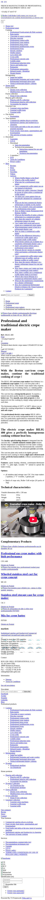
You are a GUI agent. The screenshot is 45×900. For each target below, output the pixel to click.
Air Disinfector (15, 767)
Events (12, 170)
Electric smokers (16, 728)
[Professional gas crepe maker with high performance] (22, 548)
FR (2, 2)
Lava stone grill (15, 733)
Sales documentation (22, 145)
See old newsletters (8, 685)
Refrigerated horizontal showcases (22, 759)
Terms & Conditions (17, 159)
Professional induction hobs (20, 741)
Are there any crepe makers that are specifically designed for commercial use (28, 198)
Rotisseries (14, 745)
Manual (3, 351)
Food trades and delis (24, 635)
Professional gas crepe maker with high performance (21, 555)
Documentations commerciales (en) (18, 842)
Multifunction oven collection (21, 794)
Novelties (13, 172)
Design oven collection (18, 792)
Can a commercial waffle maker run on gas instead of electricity (29, 187)
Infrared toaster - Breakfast (20, 749)
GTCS (12, 141)
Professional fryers (17, 726)
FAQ (12, 157)
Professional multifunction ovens (22, 724)
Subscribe (27, 691)
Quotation (4, 343)
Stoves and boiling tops (18, 743)
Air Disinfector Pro (17, 785)
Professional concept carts (19, 737)
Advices (13, 176)
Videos (12, 174)
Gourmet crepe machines (19, 802)
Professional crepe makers (15, 307)
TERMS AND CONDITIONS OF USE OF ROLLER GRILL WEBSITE (22, 853)
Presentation (14, 116)
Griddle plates (15, 739)
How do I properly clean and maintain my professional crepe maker (28, 208)
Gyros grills (14, 735)
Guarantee (14, 139)
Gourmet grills (15, 806)
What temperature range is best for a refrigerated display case (28, 228)
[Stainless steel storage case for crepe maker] (22, 590)
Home (8, 301)
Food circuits (11, 635)
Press (12, 168)
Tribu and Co (27, 898)
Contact (8, 291)
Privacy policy (15, 161)
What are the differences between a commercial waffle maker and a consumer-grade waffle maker (27, 237)
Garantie (9, 846)
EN (5, 2)
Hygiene (9, 763)
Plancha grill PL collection (19, 777)
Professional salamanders (19, 747)
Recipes (13, 166)
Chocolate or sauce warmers (20, 714)
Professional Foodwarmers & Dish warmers (26, 710)
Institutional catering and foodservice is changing (23, 832)
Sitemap (8, 679)
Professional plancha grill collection (23, 779)
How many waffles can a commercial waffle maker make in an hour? (28, 273)
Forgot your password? (15, 893)
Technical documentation (28, 153)
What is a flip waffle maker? (25, 180)
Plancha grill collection (14, 775)
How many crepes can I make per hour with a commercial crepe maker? (29, 269)
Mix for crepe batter (13, 615)
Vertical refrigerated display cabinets (23, 761)
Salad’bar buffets (16, 755)
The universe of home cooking (21, 135)
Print (2, 337)
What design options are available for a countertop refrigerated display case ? (29, 243)
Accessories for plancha (18, 781)
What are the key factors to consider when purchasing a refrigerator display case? (29, 252)
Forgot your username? (15, 891)
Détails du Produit (7, 565)
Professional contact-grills (19, 718)
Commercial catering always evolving (24, 120)
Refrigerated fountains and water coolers (25, 757)
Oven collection (11, 790)
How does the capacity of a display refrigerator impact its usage (27, 220)
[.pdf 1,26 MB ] (6, 353)
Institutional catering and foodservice (14, 633)
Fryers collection (12, 796)
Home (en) (9, 26)
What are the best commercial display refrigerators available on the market (28, 204)
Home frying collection (18, 798)
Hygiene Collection (13, 783)
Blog (7, 164)
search (3, 295)
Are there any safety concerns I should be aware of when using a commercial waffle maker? (29, 192)
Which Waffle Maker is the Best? (27, 178)
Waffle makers (15, 730)
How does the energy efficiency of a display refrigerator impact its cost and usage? (28, 264)
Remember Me (10, 884)
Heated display (15, 751)
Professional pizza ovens (19, 722)
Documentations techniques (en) (17, 844)
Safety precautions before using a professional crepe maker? (27, 247)
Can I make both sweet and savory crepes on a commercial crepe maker (28, 224)
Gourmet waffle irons (18, 804)
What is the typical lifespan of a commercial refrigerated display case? (28, 278)
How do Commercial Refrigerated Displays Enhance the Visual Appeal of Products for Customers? (29, 287)
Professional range (12, 28)
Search (31, 295)
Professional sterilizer (18, 765)
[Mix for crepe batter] (22, 611)
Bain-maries (14, 712)
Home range (10, 85)
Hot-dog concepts (16, 716)
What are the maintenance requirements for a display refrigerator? (29, 282)
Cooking (9, 305)
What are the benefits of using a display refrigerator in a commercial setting (29, 216)
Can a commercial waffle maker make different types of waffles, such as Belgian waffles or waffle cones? (28, 258)
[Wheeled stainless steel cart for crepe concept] (22, 569)
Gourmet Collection (13, 800)
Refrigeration (10, 753)
